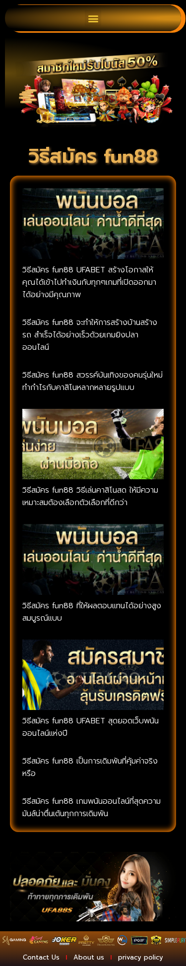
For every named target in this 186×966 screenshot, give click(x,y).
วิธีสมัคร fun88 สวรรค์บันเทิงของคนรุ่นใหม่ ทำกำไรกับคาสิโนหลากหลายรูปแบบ (92, 381)
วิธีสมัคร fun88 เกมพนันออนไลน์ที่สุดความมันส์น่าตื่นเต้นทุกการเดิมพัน (91, 807)
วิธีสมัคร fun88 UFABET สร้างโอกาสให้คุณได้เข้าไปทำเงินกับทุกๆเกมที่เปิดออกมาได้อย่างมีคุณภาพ (89, 282)
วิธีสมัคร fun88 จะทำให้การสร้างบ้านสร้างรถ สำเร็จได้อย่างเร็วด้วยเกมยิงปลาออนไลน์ (89, 335)
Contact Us (41, 957)
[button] (93, 18)
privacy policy (140, 957)
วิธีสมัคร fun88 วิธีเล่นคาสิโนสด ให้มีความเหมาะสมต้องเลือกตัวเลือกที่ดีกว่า (90, 496)
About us (88, 957)
